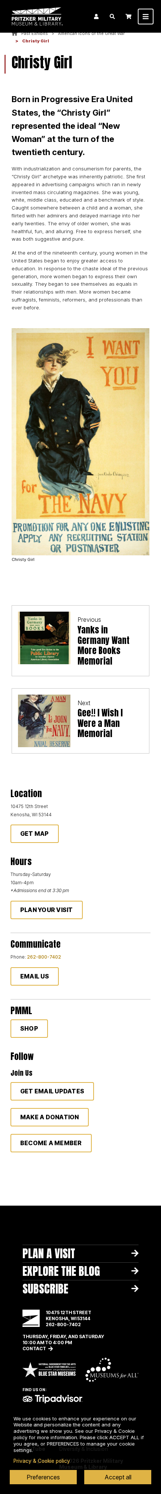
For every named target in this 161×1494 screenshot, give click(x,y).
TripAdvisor (52, 1399)
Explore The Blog (61, 1271)
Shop (29, 1028)
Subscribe (45, 1288)
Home (15, 33)
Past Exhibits (34, 33)
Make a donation (49, 1117)
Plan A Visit (48, 1253)
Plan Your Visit (46, 910)
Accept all (117, 1477)
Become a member (51, 1143)
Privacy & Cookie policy (41, 1461)
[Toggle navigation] (146, 16)
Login (96, 16)
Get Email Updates (52, 1091)
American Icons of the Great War (91, 33)
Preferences (43, 1477)
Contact (34, 1348)
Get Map (34, 833)
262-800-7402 (44, 957)
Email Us (34, 976)
